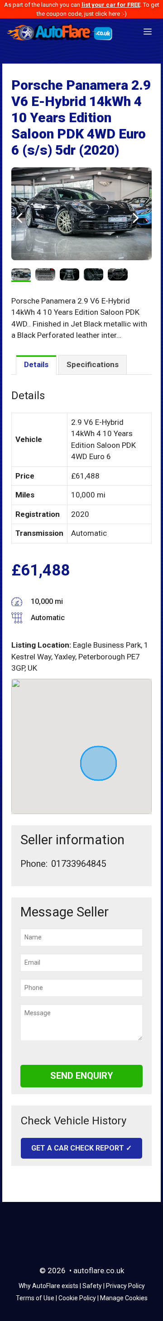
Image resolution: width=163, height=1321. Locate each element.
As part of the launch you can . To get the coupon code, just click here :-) (81, 9)
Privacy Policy (125, 1285)
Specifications (93, 364)
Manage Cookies (124, 1298)
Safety (92, 1285)
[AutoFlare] (60, 32)
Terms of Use (35, 1298)
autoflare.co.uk (98, 1270)
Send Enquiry (81, 1075)
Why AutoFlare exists (48, 1285)
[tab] (36, 365)
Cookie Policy (77, 1298)
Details (36, 364)
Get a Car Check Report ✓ (81, 1148)
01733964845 (78, 863)
